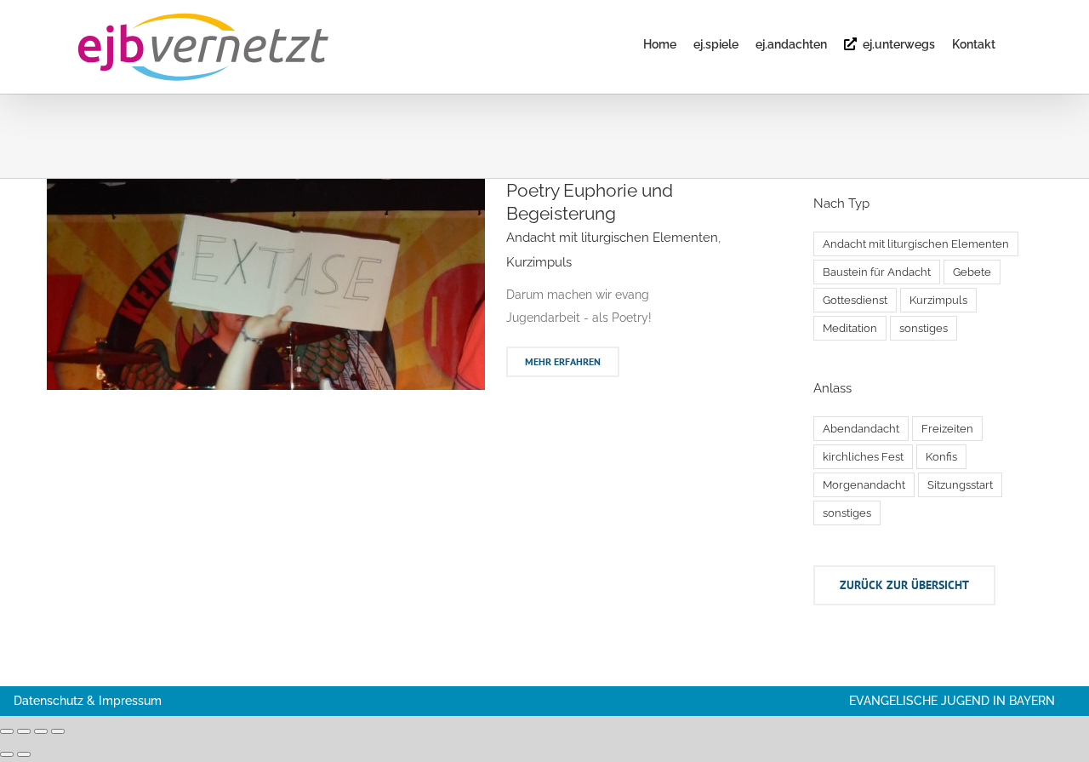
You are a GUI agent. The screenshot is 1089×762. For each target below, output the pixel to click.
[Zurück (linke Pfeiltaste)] (7, 754)
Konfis (941, 456)
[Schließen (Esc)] (58, 731)
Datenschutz (48, 701)
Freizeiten (947, 428)
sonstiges (923, 328)
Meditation (850, 328)
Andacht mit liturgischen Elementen (612, 237)
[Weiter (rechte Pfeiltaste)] (24, 754)
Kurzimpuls (539, 262)
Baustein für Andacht (877, 272)
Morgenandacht (864, 484)
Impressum (130, 701)
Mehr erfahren (563, 361)
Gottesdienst (855, 300)
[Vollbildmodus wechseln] (24, 731)
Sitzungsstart (960, 484)
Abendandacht (861, 428)
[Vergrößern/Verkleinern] (7, 731)
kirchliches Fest (863, 456)
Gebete (972, 272)
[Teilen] (41, 731)
